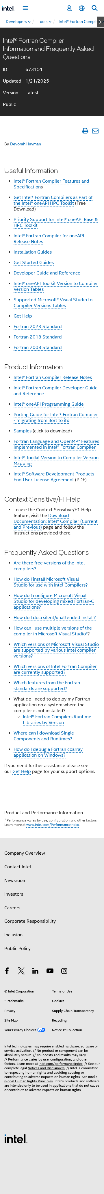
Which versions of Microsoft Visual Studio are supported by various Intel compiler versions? (56, 650)
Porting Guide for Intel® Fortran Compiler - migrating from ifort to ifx (56, 417)
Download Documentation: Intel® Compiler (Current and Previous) (56, 521)
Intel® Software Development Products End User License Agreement (54, 477)
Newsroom (15, 880)
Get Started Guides (34, 262)
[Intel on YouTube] (50, 972)
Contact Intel (17, 867)
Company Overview (24, 853)
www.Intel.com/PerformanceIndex (52, 824)
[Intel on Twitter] (21, 972)
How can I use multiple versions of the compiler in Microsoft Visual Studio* (53, 631)
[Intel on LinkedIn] (35, 972)
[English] (81, 8)
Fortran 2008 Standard (38, 347)
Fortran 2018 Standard (38, 337)
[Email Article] (95, 130)
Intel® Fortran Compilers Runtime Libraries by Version (57, 720)
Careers (12, 908)
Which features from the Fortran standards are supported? (47, 686)
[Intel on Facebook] (7, 972)
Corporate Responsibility (30, 921)
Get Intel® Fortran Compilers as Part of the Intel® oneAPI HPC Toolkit (53, 200)
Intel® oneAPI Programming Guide (49, 404)
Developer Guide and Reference (47, 273)
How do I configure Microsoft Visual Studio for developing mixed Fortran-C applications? (54, 601)
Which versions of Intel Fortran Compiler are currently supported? (55, 669)
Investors (13, 894)
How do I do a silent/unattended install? (55, 618)
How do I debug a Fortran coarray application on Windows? (48, 752)
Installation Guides (33, 252)
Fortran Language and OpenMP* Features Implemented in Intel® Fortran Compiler (56, 444)
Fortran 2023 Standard (38, 326)
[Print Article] (85, 130)
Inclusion (13, 935)
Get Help (23, 316)
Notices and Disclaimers (46, 1068)
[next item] (100, 22)
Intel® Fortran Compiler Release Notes (53, 377)
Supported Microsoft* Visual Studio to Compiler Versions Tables (53, 303)
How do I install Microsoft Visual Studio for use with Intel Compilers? (51, 582)
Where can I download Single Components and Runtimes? (44, 736)
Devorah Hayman (25, 144)
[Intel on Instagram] (64, 972)
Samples (22, 431)
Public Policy (17, 948)
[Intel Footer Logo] (15, 1138)
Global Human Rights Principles (28, 1081)
